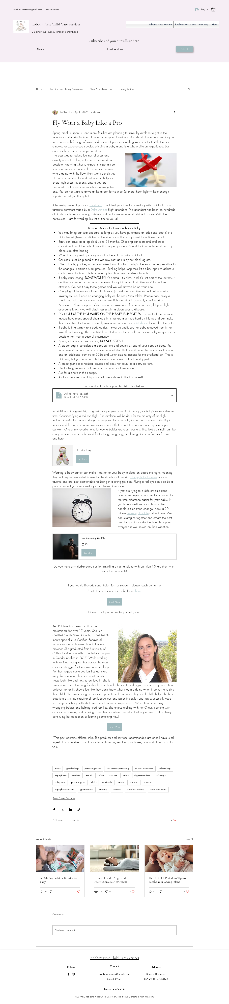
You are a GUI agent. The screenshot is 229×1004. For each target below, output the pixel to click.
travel (89, 775)
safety (101, 775)
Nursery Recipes (126, 89)
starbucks (107, 782)
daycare (148, 782)
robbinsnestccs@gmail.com (27, 9)
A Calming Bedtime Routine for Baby (59, 879)
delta (94, 782)
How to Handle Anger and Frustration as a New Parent (110, 879)
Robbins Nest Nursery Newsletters (66, 89)
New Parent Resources (101, 89)
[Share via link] (78, 809)
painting (134, 782)
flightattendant (142, 775)
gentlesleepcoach (144, 768)
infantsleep (165, 768)
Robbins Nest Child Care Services (56, 24)
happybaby (60, 775)
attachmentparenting (117, 768)
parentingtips (78, 782)
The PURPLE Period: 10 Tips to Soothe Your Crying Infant (167, 879)
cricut (121, 782)
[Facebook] (68, 974)
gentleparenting (135, 789)
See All (189, 838)
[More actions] (175, 112)
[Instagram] (73, 974)
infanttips (161, 775)
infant (58, 768)
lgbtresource (86, 789)
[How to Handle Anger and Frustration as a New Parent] (114, 858)
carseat (113, 775)
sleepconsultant (158, 789)
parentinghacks (92, 768)
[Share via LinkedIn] (70, 809)
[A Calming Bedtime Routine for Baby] (60, 858)
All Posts (39, 89)
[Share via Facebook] (54, 809)
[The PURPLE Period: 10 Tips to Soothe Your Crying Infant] (169, 858)
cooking (117, 789)
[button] (213, 9)
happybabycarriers (64, 789)
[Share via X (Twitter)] (62, 809)
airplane (76, 775)
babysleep (60, 782)
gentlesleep (72, 768)
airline (126, 775)
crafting (103, 789)
